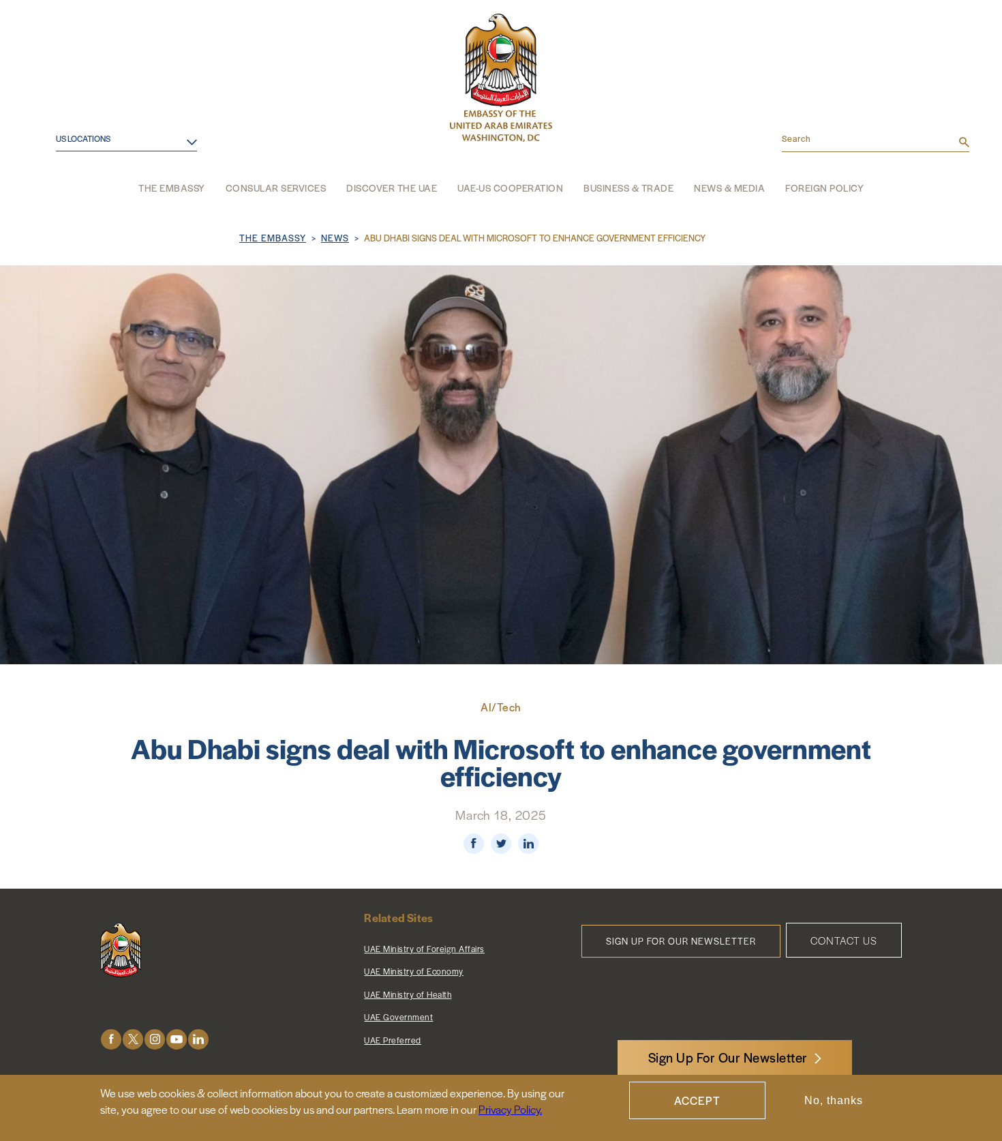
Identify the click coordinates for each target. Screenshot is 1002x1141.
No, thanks (833, 1100)
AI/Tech (501, 707)
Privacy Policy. (510, 1109)
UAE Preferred (392, 1040)
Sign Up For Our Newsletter (728, 1057)
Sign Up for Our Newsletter (681, 940)
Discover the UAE (391, 187)
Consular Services (276, 187)
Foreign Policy (824, 187)
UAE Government (398, 1017)
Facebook (111, 1039)
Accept (697, 1100)
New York (69, 200)
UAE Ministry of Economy (414, 971)
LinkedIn (198, 1039)
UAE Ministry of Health (407, 994)
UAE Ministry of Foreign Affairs (424, 949)
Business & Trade (628, 187)
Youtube (176, 1039)
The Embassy (171, 187)
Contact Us (843, 940)
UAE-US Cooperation (510, 187)
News (335, 237)
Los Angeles (76, 178)
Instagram (155, 1039)
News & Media (729, 187)
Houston (67, 156)
